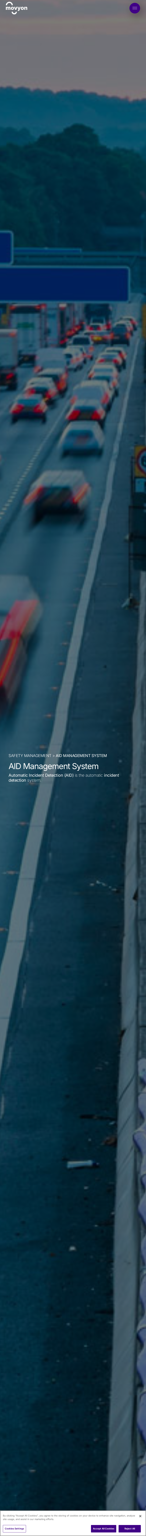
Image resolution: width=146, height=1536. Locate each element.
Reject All (129, 1528)
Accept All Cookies (103, 1528)
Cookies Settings (14, 1528)
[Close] (140, 1516)
